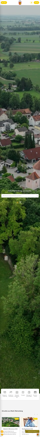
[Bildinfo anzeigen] (18, 426)
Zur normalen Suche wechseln (20, 198)
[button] (4, 2)
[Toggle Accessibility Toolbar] (2, 431)
